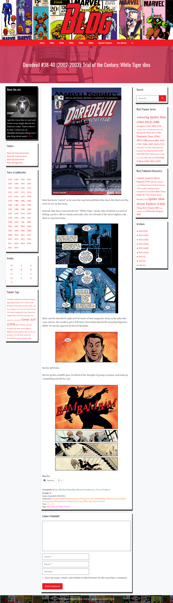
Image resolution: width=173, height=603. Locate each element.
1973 (23, 192)
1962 (29, 179)
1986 (29, 205)
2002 (48, 504)
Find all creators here (17, 156)
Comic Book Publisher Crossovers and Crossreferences (21, 309)
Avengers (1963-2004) (149, 126)
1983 (10, 205)
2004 (29, 226)
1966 (29, 183)
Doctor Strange (80, 499)
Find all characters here (18, 153)
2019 (23, 243)
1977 (23, 196)
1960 (16, 179)
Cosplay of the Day (15, 316)
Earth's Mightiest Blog (73, 599)
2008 (29, 230)
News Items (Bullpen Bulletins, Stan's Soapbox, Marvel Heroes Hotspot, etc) (21, 332)
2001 (10, 226)
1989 (23, 209)
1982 (29, 201)
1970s (61, 42)
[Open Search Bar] (132, 43)
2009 (10, 235)
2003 (53, 504)
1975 (10, 196)
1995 (16, 218)
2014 (16, 239)
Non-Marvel (121, 42)
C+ (12, 274)
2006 (16, 230)
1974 (29, 192)
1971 (10, 192)
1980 (16, 201)
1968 (16, 188)
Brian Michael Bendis (63, 489)
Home (42, 42)
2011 (23, 235)
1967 (10, 188)
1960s (52, 42)
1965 (23, 183)
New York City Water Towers (58, 507)
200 (22, 222)
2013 (10, 239)
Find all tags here (15, 162)
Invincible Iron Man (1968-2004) (150, 148)
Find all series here (15, 159)
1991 (10, 213)
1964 (16, 183)
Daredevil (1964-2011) (56, 496)
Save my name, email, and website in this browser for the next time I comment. (86, 577)
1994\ (10, 218)
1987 (10, 209)
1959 (10, 179)
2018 (16, 243)
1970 (29, 188)
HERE (30, 136)
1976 (16, 196)
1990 (29, 209)
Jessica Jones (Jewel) (114, 499)
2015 (23, 239)
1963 (10, 183)
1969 (23, 188)
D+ (12, 278)
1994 (29, 213)
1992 (16, 213)
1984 (16, 205)
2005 (10, 230)
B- (51, 493)
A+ (12, 265)
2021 (10, 247)
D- (31, 278)
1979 (10, 201)
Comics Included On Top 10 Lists (22, 312)
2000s (90, 42)
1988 (16, 209)
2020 (29, 243)
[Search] (162, 98)
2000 (29, 222)
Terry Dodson (103, 489)
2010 (16, 235)
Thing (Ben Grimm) (148, 208)
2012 (29, 235)
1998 (10, 222)
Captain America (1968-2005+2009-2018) (150, 130)
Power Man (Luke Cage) (73, 501)
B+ (12, 269)
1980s (71, 42)
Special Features (105, 42)
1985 (23, 205)
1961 (23, 179)
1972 (16, 192)
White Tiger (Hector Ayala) (94, 501)
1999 (16, 222)
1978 (29, 196)
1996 (23, 218)
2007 (23, 230)
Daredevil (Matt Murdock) (62, 499)
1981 (23, 201)
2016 (29, 239)
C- (31, 274)
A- (31, 265)
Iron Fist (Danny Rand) (96, 499)
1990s (81, 42)
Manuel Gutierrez (85, 489)
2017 (10, 243)
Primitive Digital (108, 599)
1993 (23, 213)
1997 (29, 218)
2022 (16, 247)
